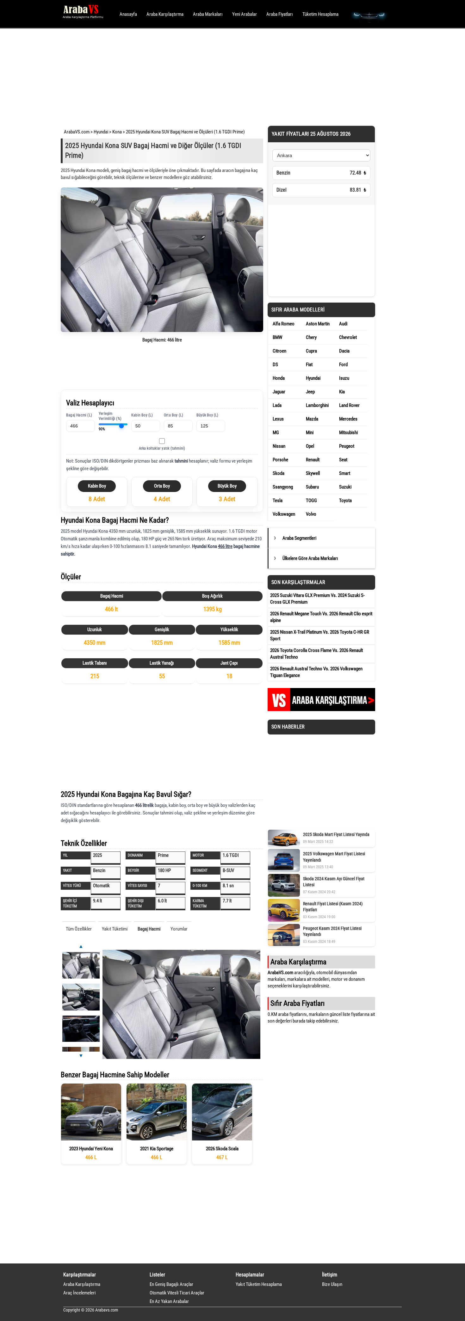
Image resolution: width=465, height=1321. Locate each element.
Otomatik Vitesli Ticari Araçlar (177, 1293)
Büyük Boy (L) (207, 415)
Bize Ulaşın (332, 1284)
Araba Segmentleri (299, 538)
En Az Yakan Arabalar (169, 1301)
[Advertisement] (224, 76)
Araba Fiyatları (279, 14)
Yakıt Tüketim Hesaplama (259, 1284)
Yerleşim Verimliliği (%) (110, 416)
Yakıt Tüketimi (114, 929)
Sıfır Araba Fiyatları (297, 1003)
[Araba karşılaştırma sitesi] (321, 709)
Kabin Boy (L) (142, 415)
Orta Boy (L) (173, 415)
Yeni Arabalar (244, 14)
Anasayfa (128, 14)
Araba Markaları (208, 14)
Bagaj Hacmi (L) (79, 415)
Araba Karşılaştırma (164, 14)
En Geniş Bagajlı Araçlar (171, 1284)
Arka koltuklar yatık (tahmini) (162, 448)
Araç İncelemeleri (79, 1293)
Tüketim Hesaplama (320, 14)
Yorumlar (179, 929)
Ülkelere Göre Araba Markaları (310, 558)
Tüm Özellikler (79, 929)
